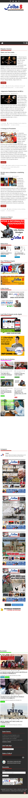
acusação (9, 165)
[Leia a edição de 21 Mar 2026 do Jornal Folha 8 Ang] (14, 512)
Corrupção (10, 123)
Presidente (3, 210)
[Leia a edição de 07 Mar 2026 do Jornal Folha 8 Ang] (14, 585)
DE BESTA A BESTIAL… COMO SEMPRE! (20, 374)
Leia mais (3, 82)
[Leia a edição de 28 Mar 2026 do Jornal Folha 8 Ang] (14, 476)
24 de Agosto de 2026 (5, 670)
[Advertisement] (14, 27)
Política (3, 86)
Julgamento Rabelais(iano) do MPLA (12, 91)
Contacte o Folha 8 (6, 741)
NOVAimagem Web (21, 790)
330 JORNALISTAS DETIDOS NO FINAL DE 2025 (20, 254)
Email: (3, 770)
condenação (16, 86)
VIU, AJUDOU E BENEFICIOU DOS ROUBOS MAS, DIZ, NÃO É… (20, 393)
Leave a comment (19, 87)
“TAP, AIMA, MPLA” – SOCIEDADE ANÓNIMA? (6, 374)
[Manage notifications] (25, 793)
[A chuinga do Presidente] (9, 133)
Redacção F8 (14, 54)
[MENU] (27, 43)
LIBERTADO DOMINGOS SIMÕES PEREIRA (6, 253)
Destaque (2, 677)
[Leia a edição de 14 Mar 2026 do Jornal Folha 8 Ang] (14, 548)
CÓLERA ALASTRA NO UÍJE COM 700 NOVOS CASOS (6, 392)
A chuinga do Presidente (8, 128)
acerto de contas (10, 86)
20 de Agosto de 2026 (5, 719)
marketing (23, 209)
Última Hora (3, 255)
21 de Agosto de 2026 (5, 695)
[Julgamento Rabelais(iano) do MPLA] (9, 96)
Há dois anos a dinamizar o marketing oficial (12, 173)
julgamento (24, 123)
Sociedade (4, 123)
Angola (9, 209)
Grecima (21, 86)
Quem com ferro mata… (8, 52)
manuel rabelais (8, 87)
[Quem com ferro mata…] (9, 57)
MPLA (12, 87)
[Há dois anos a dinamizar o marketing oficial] (9, 178)
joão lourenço (7, 167)
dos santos (17, 165)
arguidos (13, 165)
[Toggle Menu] (23, 757)
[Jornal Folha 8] (2, 43)
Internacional (17, 377)
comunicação (14, 209)
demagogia (15, 123)
